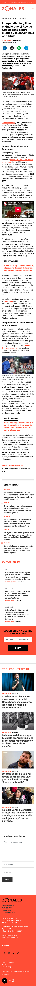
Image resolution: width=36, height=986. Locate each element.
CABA (13, 906)
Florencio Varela (11, 582)
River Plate (8, 301)
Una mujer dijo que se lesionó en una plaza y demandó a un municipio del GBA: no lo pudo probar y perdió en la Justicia (18, 522)
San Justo (31, 2)
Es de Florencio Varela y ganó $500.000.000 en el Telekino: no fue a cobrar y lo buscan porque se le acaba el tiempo (17, 575)
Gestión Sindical (8, 962)
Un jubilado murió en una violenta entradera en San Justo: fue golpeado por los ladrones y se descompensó (18, 549)
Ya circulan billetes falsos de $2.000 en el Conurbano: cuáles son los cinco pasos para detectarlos (17, 594)
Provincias (6, 910)
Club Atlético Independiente (13, 469)
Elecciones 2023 (8, 912)
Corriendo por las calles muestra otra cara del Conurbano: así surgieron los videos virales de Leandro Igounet (18, 509)
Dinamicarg (6, 967)
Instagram (18, 953)
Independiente (8, 123)
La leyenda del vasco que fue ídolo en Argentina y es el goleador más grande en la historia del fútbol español (19, 536)
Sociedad (21, 582)
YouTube (13, 953)
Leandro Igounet (23, 2)
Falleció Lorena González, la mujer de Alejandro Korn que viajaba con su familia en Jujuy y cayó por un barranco (17, 815)
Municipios (6, 906)
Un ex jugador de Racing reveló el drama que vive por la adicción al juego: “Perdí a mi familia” (16, 778)
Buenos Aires (6, 18)
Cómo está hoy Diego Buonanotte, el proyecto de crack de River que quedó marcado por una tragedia (19, 267)
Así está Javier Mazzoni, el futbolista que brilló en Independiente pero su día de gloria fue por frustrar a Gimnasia (17, 614)
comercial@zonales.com (10, 935)
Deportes (23, 18)
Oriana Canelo (13, 2)
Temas (15, 18)
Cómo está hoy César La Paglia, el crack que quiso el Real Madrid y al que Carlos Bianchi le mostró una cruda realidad (18, 426)
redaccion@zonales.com (10, 937)
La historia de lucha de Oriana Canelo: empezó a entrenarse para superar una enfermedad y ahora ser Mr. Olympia (19, 496)
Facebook (4, 953)
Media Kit (5, 945)
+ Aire (4, 965)
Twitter (9, 953)
